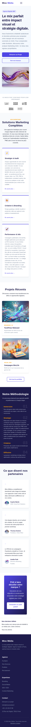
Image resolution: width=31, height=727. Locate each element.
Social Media (6, 684)
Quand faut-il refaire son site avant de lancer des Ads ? (15, 254)
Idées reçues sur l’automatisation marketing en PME (15, 138)
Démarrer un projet (8, 702)
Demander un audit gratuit (15, 606)
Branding (5, 681)
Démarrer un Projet (15, 54)
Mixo (7, 3)
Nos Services (6, 664)
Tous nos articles (7, 629)
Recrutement (6, 670)
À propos (5, 661)
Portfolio (4, 667)
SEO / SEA (5, 687)
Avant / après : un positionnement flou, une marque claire (14, 174)
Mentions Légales (15, 723)
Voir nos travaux (15, 60)
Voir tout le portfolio (15, 379)
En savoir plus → (10, 188)
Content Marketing (7, 691)
